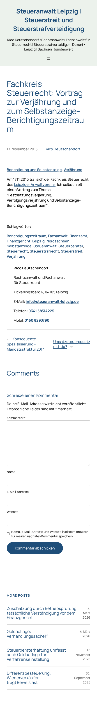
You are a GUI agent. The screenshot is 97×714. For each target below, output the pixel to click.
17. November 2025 (83, 654)
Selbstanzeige (19, 246)
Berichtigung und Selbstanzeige (34, 169)
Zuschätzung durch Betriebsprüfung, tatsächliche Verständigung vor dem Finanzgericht (42, 613)
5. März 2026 (86, 613)
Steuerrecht (17, 251)
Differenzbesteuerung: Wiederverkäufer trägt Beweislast (29, 678)
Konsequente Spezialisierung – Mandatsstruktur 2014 (26, 344)
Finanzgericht (18, 241)
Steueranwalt (45, 246)
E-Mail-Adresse (18, 492)
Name (11, 472)
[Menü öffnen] (48, 58)
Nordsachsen (57, 241)
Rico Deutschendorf (63, 149)
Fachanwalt (58, 235)
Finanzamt (78, 235)
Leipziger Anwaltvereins (35, 184)
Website (12, 512)
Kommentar (16, 418)
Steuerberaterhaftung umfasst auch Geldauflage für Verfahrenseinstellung (36, 655)
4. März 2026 (85, 633)
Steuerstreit (71, 251)
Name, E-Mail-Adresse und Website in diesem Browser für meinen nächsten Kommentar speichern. (49, 533)
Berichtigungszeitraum (26, 235)
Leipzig (38, 241)
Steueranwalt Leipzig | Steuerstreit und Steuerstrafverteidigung (48, 20)
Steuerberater (70, 246)
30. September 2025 (82, 677)
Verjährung (73, 169)
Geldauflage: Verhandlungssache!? (27, 633)
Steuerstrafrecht (44, 251)
